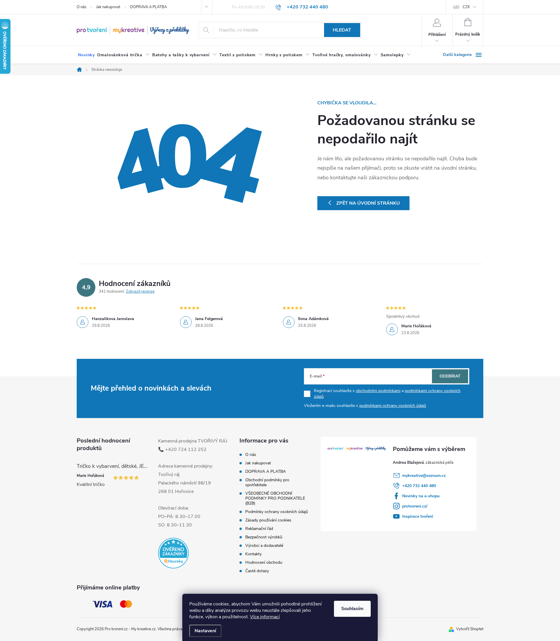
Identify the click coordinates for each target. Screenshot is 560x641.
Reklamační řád (259, 528)
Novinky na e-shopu (421, 496)
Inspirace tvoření (417, 516)
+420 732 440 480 (419, 486)
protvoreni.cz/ (414, 506)
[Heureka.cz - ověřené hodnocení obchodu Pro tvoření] (173, 553)
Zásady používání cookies (268, 520)
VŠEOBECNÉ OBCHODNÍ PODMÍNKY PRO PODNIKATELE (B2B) (275, 498)
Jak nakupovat (108, 7)
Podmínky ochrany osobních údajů (276, 511)
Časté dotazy (257, 571)
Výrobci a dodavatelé (264, 545)
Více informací (265, 617)
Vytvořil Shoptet (469, 629)
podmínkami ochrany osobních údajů (392, 405)
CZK (466, 7)
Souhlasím (352, 608)
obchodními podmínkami (378, 391)
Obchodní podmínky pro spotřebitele (267, 482)
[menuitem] (86, 55)
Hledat (342, 30)
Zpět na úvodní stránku (368, 203)
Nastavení (205, 631)
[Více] (463, 54)
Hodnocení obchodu (263, 562)
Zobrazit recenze (140, 291)
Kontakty (253, 554)
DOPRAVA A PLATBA (148, 7)
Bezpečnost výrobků (263, 537)
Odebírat (450, 376)
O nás (81, 7)
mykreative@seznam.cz (424, 475)
